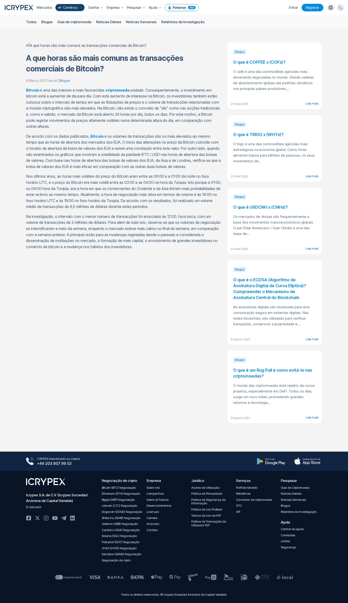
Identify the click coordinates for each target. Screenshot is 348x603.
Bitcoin (32, 90)
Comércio (70, 7)
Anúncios (153, 524)
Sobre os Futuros (158, 500)
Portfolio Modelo (247, 487)
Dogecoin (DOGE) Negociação (122, 512)
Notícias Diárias (108, 22)
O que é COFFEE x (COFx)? (259, 62)
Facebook (28, 518)
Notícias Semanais (141, 22)
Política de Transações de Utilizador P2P (208, 523)
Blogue (47, 22)
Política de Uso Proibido (206, 509)
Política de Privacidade (206, 493)
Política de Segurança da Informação (208, 501)
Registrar (312, 7)
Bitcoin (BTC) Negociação (119, 487)
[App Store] (307, 461)
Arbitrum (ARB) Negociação (120, 524)
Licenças (153, 512)
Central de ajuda (292, 529)
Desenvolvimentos (159, 505)
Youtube (55, 518)
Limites (285, 541)
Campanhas (155, 493)
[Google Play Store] (271, 461)
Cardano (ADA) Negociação (121, 530)
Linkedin (72, 518)
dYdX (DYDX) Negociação (119, 548)
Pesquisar (134, 7)
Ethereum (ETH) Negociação (121, 493)
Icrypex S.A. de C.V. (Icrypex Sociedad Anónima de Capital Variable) (56, 498)
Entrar (293, 7)
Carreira (152, 518)
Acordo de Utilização (205, 487)
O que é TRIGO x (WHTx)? (258, 134)
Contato (152, 530)
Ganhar (93, 7)
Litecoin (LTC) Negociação (119, 505)
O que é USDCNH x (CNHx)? (260, 207)
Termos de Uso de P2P (206, 515)
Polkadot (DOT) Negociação (120, 542)
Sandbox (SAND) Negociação (121, 554)
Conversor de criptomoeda (254, 500)
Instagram (46, 518)
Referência (243, 493)
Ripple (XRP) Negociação (118, 500)
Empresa (113, 7)
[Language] (331, 7)
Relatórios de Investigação (183, 22)
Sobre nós (153, 487)
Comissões (288, 535)
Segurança (288, 547)
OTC (239, 505)
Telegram (63, 518)
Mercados (44, 7)
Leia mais (312, 103)
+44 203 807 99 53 (54, 463)
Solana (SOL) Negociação (119, 536)
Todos (31, 22)
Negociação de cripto (116, 560)
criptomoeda (117, 90)
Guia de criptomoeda (74, 22)
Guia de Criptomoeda (295, 487)
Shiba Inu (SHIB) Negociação (121, 518)
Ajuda (153, 7)
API (238, 512)
